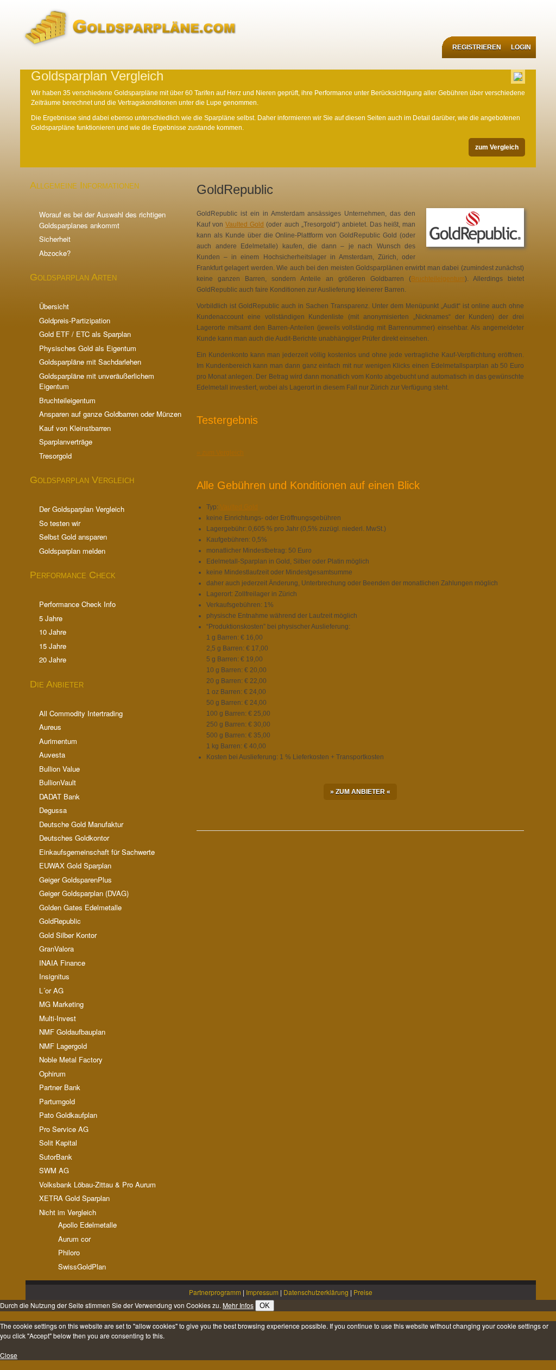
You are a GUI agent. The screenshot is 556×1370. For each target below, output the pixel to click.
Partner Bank (59, 1087)
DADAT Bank (59, 796)
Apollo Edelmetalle (87, 1224)
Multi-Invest (57, 1018)
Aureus (50, 727)
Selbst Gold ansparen (73, 536)
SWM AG (54, 1170)
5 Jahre (50, 618)
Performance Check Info (77, 604)
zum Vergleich (497, 147)
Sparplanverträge (65, 441)
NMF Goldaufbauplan (72, 1032)
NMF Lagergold (63, 1046)
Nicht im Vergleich (67, 1212)
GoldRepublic (60, 921)
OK (265, 1306)
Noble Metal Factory (71, 1059)
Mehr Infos (238, 1305)
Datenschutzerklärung (316, 1292)
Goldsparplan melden (72, 551)
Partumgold (57, 1101)
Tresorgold (55, 456)
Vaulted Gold (244, 224)
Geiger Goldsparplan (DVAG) (84, 893)
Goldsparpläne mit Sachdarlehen (90, 361)
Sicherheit (55, 239)
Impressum (262, 1292)
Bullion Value (59, 769)
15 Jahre (52, 646)
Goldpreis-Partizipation (74, 320)
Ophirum (52, 1073)
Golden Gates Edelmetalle (80, 907)
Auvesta (52, 754)
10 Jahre (52, 632)
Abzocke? (55, 253)
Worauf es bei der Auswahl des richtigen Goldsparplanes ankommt (102, 219)
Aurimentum (58, 741)
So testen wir (59, 523)
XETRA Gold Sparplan (74, 1198)
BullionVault (57, 782)
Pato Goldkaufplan (68, 1115)
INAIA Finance (62, 963)
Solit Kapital (58, 1142)
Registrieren (476, 47)
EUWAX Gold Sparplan (75, 865)
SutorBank (55, 1157)
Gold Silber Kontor (68, 935)
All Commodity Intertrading (81, 713)
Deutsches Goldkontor (74, 838)
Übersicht (54, 306)
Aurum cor (74, 1239)
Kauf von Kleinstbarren (75, 428)
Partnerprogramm (215, 1292)
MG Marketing (61, 1004)
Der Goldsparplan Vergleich (81, 509)
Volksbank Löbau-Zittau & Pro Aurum (97, 1184)
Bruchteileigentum (67, 400)
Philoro (69, 1252)
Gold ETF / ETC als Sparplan (85, 334)
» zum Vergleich (220, 452)
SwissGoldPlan (82, 1266)
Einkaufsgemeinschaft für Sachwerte (97, 852)
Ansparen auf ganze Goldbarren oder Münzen (110, 414)
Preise (362, 1292)
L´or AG (51, 990)
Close (8, 1355)
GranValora (56, 948)
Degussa (53, 810)
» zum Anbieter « (360, 792)
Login (521, 47)
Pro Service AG (64, 1129)
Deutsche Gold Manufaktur (81, 824)
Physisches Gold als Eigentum (87, 348)
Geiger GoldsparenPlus (75, 879)
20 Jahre (52, 659)
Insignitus (54, 976)
